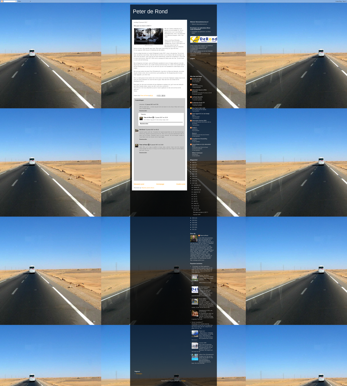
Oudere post (180, 184)
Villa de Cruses (196, 116)
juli (194, 194)
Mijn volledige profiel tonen (197, 260)
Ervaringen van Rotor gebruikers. (201, 266)
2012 (193, 227)
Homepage (160, 184)
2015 (193, 220)
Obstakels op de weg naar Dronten (200, 134)
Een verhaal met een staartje (199, 109)
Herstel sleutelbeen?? (197, 322)
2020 (193, 176)
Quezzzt (194, 133)
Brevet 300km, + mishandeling (203, 299)
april (195, 201)
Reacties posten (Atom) (148, 187)
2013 (193, 225)
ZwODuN (194, 140)
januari (195, 208)
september (196, 189)
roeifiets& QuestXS (197, 97)
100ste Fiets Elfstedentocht (206, 354)
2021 (193, 174)
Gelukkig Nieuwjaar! (197, 104)
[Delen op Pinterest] (164, 96)
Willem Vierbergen (197, 153)
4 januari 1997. (197, 214)
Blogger (184, 380)
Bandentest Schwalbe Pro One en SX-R (202, 92)
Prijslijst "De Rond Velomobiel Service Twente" (206, 276)
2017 (193, 183)
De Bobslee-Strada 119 (198, 102)
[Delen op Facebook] (163, 96)
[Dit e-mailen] (157, 96)
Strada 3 (194, 127)
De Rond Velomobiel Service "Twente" (204, 287)
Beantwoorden (143, 110)
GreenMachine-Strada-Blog (199, 138)
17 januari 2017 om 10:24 (161, 117)
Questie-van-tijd (196, 79)
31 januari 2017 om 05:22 (152, 129)
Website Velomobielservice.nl (199, 24)
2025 (193, 165)
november (196, 185)
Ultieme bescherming (197, 86)
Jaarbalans (195, 129)
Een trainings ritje (196, 80)
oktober (196, 187)
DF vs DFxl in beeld (197, 98)
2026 (193, 162)
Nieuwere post (139, 184)
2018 (193, 180)
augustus (196, 192)
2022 (193, 171)
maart (195, 203)
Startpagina (139, 373)
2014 (193, 222)
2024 (193, 167)
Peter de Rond (150, 11)
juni (195, 196)
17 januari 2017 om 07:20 (151, 104)
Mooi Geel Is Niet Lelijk (198, 108)
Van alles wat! (196, 210)
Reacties (143, 114)
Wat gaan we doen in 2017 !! (200, 212)
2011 (193, 229)
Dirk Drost (142, 129)
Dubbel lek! (202, 331)
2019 (193, 178)
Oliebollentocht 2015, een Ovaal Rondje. (205, 311)
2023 (193, 169)
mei (195, 199)
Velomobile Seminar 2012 (199, 120)
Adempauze (195, 154)
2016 (193, 218)
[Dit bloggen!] (159, 96)
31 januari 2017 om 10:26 (156, 144)
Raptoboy (194, 84)
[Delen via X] (161, 96)
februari (196, 205)
